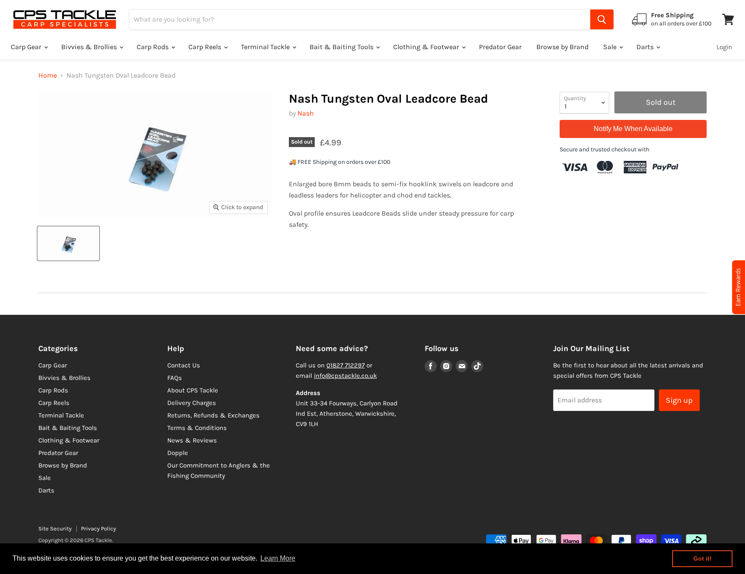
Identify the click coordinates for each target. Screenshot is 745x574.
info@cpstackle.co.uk (345, 376)
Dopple (177, 453)
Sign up (679, 400)
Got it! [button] (702, 558)
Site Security (55, 528)
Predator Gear (500, 47)
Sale (610, 47)
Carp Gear (27, 47)
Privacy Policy (98, 528)
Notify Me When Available (633, 128)
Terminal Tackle (266, 47)
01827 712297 (345, 365)
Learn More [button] (277, 558)
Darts (645, 47)
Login (724, 47)
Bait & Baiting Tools (342, 47)
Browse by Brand (562, 47)
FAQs (174, 378)
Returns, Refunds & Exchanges (213, 415)
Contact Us (183, 365)
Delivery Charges (191, 403)
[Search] (602, 19)
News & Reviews (192, 440)
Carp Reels (205, 47)
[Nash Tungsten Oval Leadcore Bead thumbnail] (68, 243)
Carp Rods (153, 47)
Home (47, 75)
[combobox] (359, 19)
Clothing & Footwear (427, 47)
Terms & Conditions (197, 428)
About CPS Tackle (192, 390)
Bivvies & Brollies (90, 47)
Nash (305, 113)
